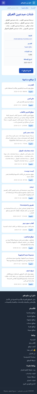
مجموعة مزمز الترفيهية (26, 255)
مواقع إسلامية (31, 313)
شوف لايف (30, 271)
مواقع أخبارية (31, 316)
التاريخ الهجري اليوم (29, 384)
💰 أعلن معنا (31, 350)
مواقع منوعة (31, 330)
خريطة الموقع (31, 360)
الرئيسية (33, 8)
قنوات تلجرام (31, 380)
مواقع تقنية (31, 327)
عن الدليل (32, 353)
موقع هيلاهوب (29, 237)
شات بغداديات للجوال (26, 151)
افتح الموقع (27, 71)
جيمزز (32, 187)
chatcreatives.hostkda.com (23, 39)
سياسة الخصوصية (29, 357)
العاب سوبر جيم (28, 223)
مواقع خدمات (31, 323)
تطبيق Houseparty (27, 205)
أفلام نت (31, 85)
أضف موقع (31, 347)
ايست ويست (29, 171)
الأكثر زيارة (32, 343)
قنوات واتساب (30, 373)
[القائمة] (3, 3)
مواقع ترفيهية (25, 8)
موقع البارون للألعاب (27, 112)
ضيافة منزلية (31, 377)
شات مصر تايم (28, 132)
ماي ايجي (30, 99)
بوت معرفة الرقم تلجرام (28, 370)
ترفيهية (31, 91)
